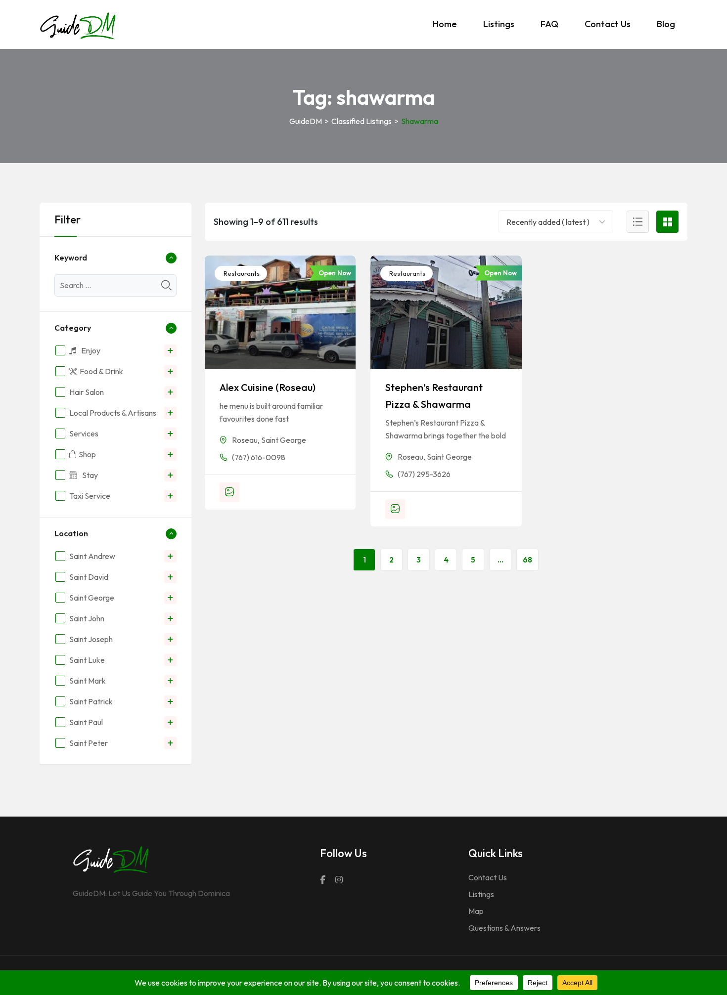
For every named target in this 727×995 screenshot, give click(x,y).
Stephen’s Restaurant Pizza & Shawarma (434, 395)
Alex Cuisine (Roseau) (268, 387)
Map (476, 911)
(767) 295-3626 (424, 474)
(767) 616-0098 (258, 457)
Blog (666, 24)
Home (445, 24)
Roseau (245, 440)
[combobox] (549, 222)
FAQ (549, 24)
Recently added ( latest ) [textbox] (548, 222)
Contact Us (608, 24)
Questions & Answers (504, 928)
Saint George (283, 440)
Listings (498, 24)
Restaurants (241, 273)
